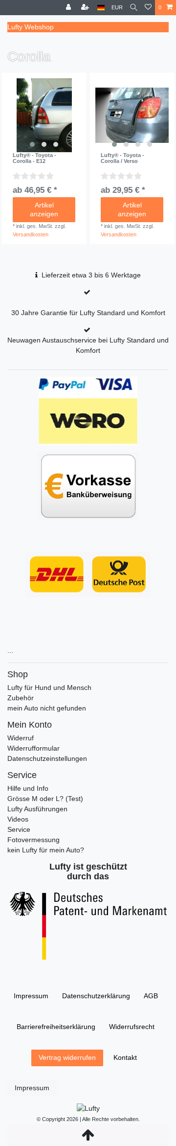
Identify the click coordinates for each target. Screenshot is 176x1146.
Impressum (31, 996)
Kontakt (125, 1057)
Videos (17, 819)
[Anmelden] (69, 7)
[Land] (101, 7)
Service (18, 829)
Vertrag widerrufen (67, 1057)
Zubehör (20, 698)
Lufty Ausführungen (37, 809)
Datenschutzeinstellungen (47, 758)
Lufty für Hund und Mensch (49, 687)
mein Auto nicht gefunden (46, 708)
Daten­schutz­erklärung (96, 996)
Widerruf (20, 738)
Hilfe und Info (27, 788)
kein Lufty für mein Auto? (45, 850)
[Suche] (133, 7)
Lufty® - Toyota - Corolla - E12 (34, 158)
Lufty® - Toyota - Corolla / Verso (122, 158)
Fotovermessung (33, 840)
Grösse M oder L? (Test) (45, 798)
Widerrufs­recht (131, 1027)
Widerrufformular (33, 748)
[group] (44, 115)
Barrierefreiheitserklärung (56, 1027)
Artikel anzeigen (44, 209)
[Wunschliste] (148, 7)
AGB (151, 996)
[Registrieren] (86, 7)
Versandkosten (30, 234)
